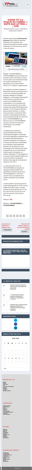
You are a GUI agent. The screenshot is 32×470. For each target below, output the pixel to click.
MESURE (4, 460)
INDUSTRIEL (5, 430)
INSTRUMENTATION (9, 412)
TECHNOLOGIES (6, 453)
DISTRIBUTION (6, 452)
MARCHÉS (12, 386)
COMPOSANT (12, 31)
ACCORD (4, 389)
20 (16, 358)
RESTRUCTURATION (7, 390)
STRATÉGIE (5, 388)
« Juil (4, 368)
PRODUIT (19, 31)
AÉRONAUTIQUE (6, 434)
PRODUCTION (5, 461)
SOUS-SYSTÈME (6, 411)
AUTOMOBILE (5, 432)
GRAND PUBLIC (6, 437)
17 (5, 358)
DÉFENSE (5, 435)
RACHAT (4, 387)
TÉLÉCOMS (5, 436)
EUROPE (4, 383)
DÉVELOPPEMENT (6, 459)
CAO (4, 412)
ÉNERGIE (4, 458)
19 (12, 358)
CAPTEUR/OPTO (6, 406)
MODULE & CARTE (6, 457)
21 (19, 358)
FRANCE (4, 382)
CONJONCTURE (6, 386)
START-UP (5, 429)
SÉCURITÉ (5, 433)
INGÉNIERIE (5, 413)
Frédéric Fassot (14, 29)
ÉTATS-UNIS (5, 384)
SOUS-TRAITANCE (6, 414)
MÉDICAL (5, 431)
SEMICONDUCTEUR (7, 405)
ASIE (4, 385)
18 (8, 358)
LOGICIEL (5, 410)
